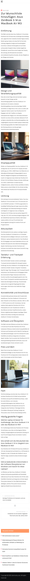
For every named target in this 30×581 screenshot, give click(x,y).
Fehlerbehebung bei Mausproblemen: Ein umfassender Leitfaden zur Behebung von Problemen (13, 542)
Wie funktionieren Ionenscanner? (10, 535)
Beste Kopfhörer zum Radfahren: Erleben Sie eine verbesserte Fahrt (15, 557)
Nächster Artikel (21, 511)
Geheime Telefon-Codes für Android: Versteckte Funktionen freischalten (15, 564)
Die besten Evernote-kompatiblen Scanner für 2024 (14, 550)
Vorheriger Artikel (9, 495)
